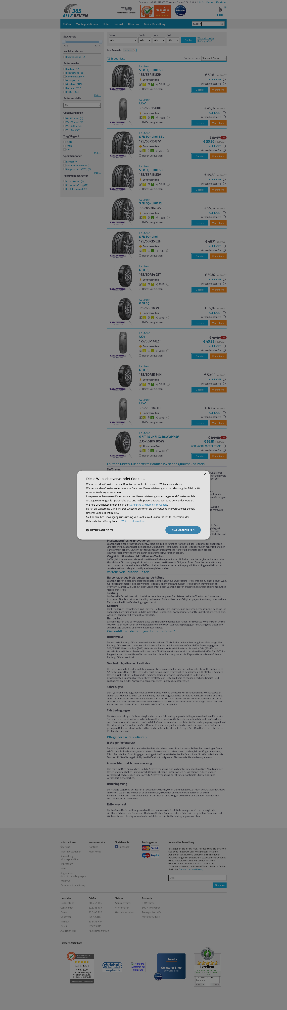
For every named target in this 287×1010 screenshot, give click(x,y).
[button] (99, 530)
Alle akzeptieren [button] (183, 529)
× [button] (204, 474)
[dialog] (143, 505)
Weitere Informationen (134, 520)
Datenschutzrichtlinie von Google (148, 504)
